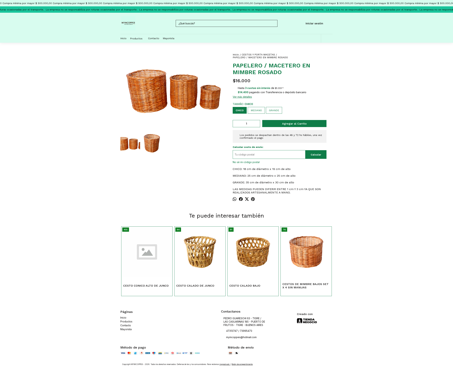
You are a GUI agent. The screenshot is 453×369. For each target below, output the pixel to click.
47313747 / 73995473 (239, 330)
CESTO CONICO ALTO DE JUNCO (146, 285)
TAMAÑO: (243, 104)
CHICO (240, 110)
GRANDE (274, 110)
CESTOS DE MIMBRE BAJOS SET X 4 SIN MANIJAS (305, 285)
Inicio (123, 38)
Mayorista (168, 38)
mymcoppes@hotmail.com (241, 337)
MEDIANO (256, 110)
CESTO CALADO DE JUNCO (195, 285)
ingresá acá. (224, 364)
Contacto (153, 38)
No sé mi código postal (246, 162)
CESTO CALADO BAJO (244, 285)
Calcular (316, 154)
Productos (136, 38)
